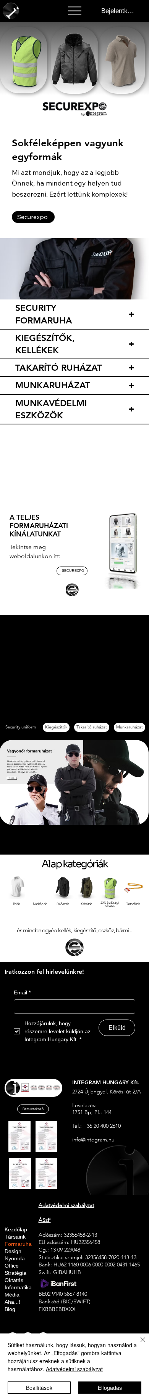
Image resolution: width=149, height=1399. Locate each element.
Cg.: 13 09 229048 (59, 1249)
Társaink (15, 1237)
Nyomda (15, 1258)
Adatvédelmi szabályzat (74, 1369)
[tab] (20, 727)
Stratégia (15, 1273)
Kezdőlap (16, 1230)
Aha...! (12, 1302)
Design (13, 1251)
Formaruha (18, 1244)
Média (12, 1295)
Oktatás (14, 1280)
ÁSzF (45, 1220)
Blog (10, 1309)
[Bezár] (138, 1344)
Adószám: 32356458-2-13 (68, 1234)
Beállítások (39, 1387)
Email (22, 992)
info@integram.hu (93, 1139)
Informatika (18, 1287)
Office (12, 1266)
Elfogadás (110, 1387)
